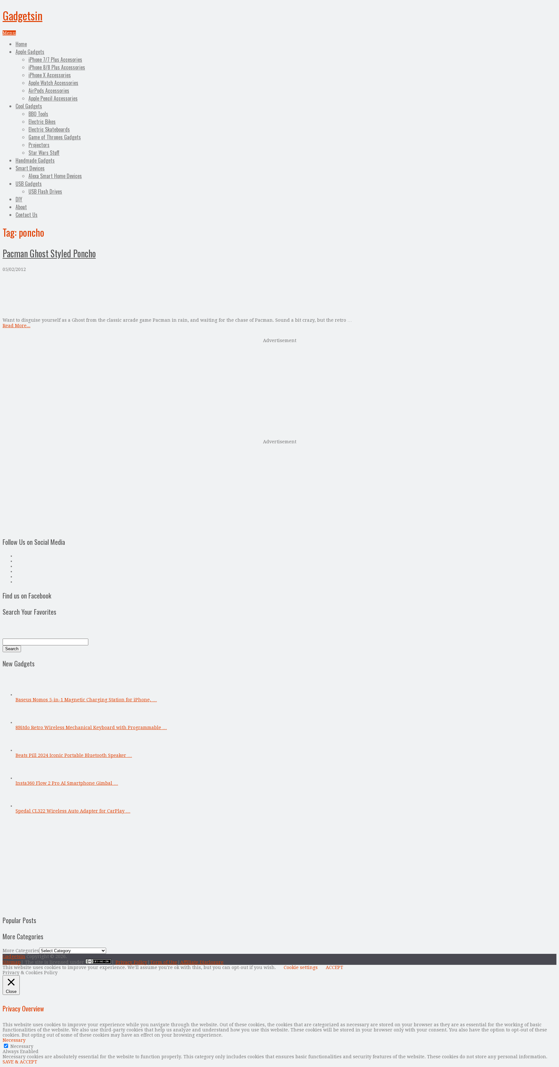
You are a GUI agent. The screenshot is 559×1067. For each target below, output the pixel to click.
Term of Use (163, 962)
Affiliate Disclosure (202, 962)
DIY (19, 199)
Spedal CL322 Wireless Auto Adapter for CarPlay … (73, 811)
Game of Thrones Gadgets (54, 137)
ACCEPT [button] (334, 967)
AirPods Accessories (48, 90)
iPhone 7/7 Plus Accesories (55, 59)
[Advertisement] (279, 388)
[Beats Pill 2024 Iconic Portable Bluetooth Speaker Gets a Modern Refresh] (26, 750)
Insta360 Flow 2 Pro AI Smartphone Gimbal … (67, 783)
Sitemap (12, 962)
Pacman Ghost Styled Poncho (49, 253)
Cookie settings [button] (301, 967)
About (21, 207)
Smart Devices (30, 168)
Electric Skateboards (49, 129)
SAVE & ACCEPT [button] (20, 1061)
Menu (9, 33)
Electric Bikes (42, 121)
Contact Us (27, 215)
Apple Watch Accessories (53, 83)
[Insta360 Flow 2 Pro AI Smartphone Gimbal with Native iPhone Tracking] (26, 778)
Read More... (16, 325)
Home (21, 44)
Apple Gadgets (30, 52)
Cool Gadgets (29, 106)
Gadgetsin (22, 15)
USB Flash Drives (45, 191)
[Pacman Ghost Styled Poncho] (279, 295)
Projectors (38, 145)
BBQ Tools (38, 114)
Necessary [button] (14, 1040)
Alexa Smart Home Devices (55, 176)
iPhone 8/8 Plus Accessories (56, 67)
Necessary (21, 1046)
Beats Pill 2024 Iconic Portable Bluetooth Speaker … (74, 755)
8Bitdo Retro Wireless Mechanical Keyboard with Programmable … (91, 727)
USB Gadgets (29, 184)
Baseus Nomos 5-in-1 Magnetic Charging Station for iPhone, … (86, 699)
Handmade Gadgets (35, 160)
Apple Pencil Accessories (53, 98)
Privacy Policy (131, 962)
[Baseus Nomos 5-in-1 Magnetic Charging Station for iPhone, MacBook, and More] (26, 694)
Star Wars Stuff (44, 152)
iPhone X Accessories (49, 75)
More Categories (21, 950)
